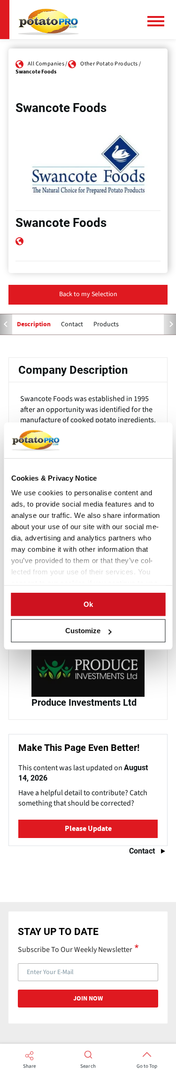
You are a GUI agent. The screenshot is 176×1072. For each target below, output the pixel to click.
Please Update (88, 828)
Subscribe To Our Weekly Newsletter (75, 949)
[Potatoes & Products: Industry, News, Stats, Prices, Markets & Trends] (48, 19)
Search (88, 1066)
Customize (82, 631)
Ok (88, 604)
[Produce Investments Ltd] (88, 680)
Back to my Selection (88, 294)
